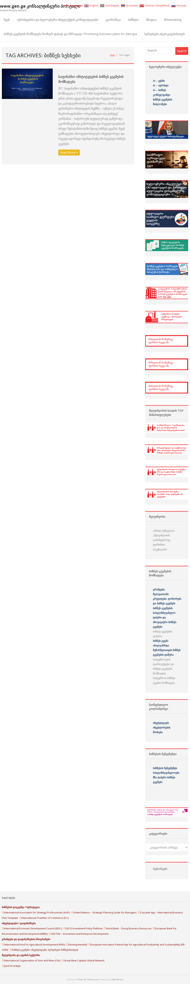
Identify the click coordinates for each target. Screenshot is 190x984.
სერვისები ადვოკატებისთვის (164, 34)
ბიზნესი (133, 20)
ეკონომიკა (113, 20)
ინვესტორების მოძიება (161, 730)
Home (112, 55)
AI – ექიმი (159, 80)
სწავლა (151, 20)
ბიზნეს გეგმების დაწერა (162, 634)
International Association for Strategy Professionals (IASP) (37, 912)
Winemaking (172, 20)
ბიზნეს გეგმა (160, 640)
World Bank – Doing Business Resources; (129, 928)
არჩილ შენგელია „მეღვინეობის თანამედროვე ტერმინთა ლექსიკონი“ (163, 540)
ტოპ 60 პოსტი (12, 966)
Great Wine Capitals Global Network (84, 960)
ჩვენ (7, 20)
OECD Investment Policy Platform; (84, 928)
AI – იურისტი (160, 85)
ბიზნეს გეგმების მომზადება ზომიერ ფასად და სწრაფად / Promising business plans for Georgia (70, 34)
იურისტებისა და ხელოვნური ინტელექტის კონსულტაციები (57, 20)
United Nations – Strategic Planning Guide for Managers (105, 912)
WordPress (117, 979)
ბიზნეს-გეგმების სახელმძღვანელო (164, 610)
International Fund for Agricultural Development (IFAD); (35, 944)
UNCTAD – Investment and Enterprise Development (80, 933)
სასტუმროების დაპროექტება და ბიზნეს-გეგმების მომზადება (163, 666)
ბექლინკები (160, 868)
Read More (67, 152)
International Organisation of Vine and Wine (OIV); (32, 960)
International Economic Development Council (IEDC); (33, 928)
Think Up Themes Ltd (88, 979)
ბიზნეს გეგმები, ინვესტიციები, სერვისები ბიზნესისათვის (45, 949)
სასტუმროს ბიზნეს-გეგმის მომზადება (164, 680)
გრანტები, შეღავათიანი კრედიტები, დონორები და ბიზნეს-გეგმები (167, 596)
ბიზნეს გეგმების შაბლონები (163, 102)
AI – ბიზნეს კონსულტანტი (161, 92)
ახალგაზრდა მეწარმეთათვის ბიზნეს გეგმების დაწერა (167, 650)
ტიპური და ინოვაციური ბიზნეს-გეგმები (165, 622)
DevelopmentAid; (78, 944)
